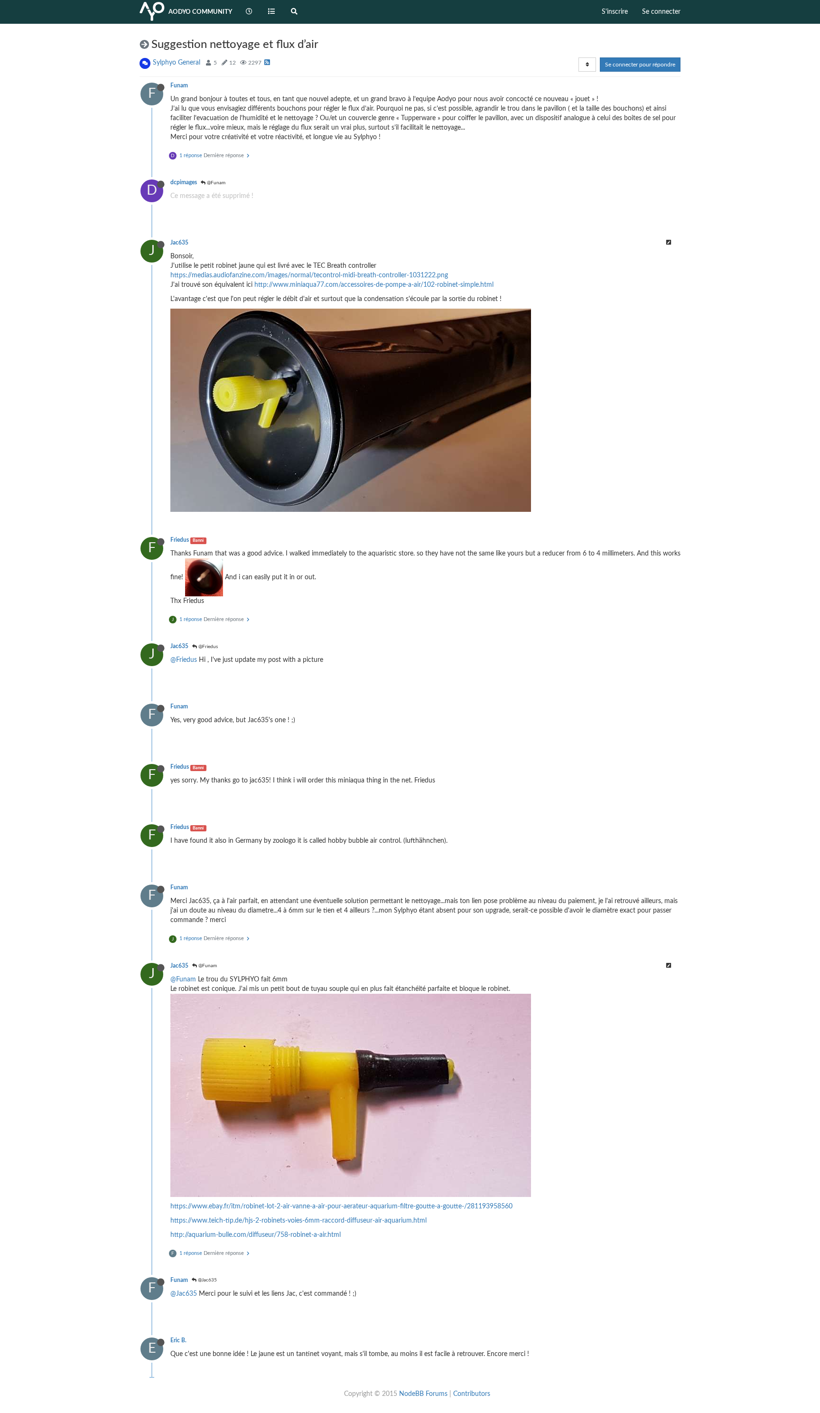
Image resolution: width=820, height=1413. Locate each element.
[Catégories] (272, 12)
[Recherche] (294, 12)
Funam (179, 85)
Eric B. (178, 1340)
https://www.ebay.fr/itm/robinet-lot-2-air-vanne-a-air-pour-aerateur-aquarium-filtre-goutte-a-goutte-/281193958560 (341, 1206)
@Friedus (207, 646)
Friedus (179, 540)
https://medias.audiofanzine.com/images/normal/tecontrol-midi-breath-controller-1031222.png (309, 275)
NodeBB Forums (423, 1394)
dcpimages (183, 182)
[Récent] (249, 12)
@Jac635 (206, 1280)
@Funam (215, 182)
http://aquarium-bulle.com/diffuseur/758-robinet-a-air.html (255, 1235)
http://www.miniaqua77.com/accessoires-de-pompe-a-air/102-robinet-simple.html (374, 285)
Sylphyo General (176, 62)
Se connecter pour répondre (640, 64)
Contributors (471, 1394)
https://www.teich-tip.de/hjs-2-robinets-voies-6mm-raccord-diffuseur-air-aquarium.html (298, 1220)
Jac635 (179, 242)
